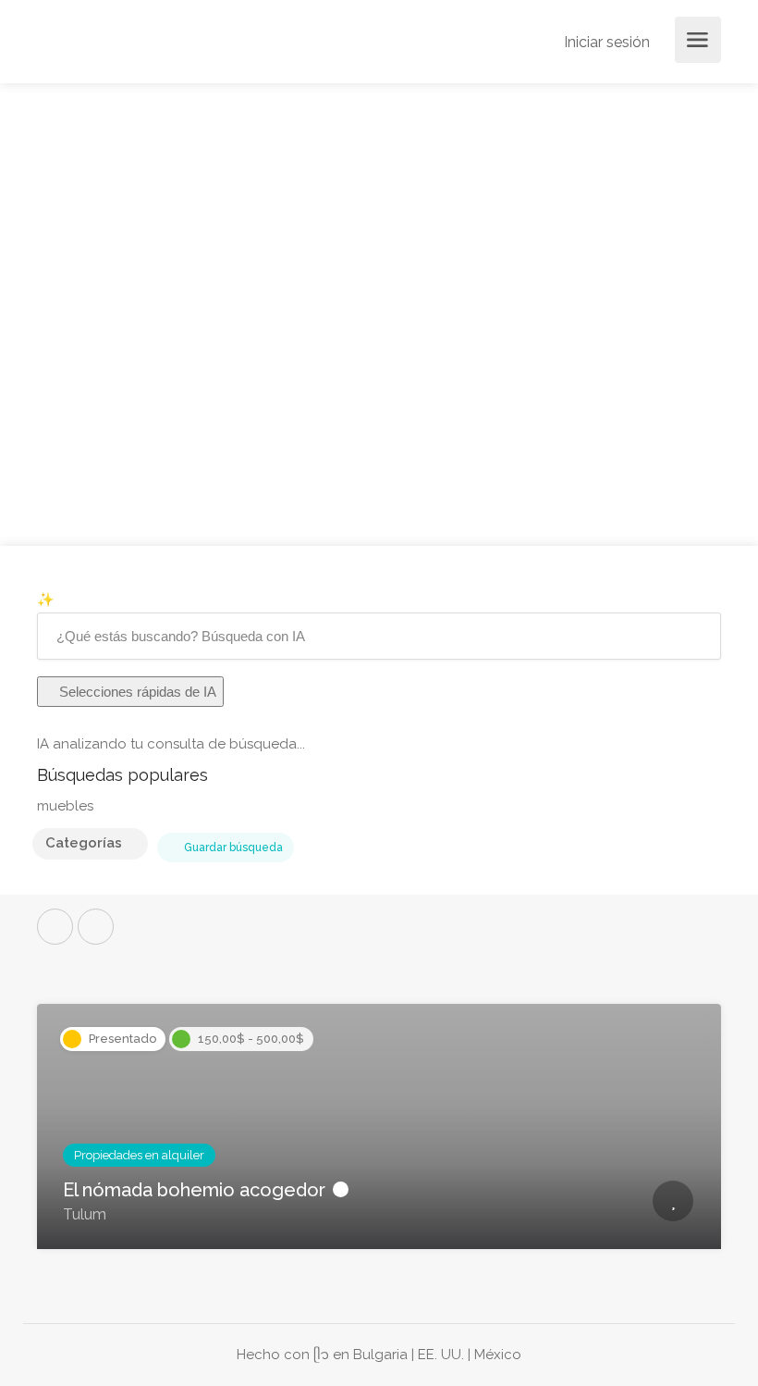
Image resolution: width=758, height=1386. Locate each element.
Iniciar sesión (605, 42)
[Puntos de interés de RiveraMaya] (170, 51)
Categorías (83, 843)
